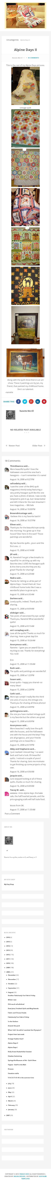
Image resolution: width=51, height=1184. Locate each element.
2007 (8, 1115)
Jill (11, 554)
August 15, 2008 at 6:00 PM (22, 721)
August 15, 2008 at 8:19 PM (22, 745)
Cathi (12, 693)
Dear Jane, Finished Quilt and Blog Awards (23, 1008)
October (11, 984)
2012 (8, 955)
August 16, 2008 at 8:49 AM (22, 786)
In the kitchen (13, 1021)
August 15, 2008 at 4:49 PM (22, 707)
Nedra (13, 578)
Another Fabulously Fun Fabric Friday (21, 995)
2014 (8, 946)
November (12, 979)
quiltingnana (16, 711)
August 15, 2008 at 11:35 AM (22, 664)
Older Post (37, 445)
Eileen (13, 524)
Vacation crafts (13, 1073)
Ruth (12, 668)
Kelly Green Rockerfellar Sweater (20, 1052)
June (10, 1088)
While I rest (12, 1000)
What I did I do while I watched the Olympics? (24, 1030)
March (10, 1101)
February (11, 1105)
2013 (8, 950)
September (12, 988)
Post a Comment (12, 813)
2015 (8, 942)
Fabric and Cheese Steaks (17, 1013)
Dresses (11, 1069)
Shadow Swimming (15, 1056)
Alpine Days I (12, 1047)
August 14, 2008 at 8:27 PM (22, 479)
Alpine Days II (13, 1043)
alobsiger (14, 612)
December (12, 975)
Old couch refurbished (16, 1004)
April (10, 1096)
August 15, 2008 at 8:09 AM (22, 608)
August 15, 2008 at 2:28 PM (22, 689)
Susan (13, 679)
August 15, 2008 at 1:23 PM (22, 675)
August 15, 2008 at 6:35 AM (22, 594)
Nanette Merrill (27, 411)
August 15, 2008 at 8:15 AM (22, 626)
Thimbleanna (16, 466)
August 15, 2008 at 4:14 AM (22, 550)
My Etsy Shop (9, 884)
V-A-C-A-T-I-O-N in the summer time (21, 1078)
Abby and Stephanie (19, 749)
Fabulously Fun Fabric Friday (18, 1017)
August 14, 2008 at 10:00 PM (22, 509)
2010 (8, 963)
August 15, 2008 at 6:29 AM (22, 574)
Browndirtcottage (18, 513)
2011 (8, 959)
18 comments (33, 58)
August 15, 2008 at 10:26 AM (22, 640)
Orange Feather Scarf (15, 1039)
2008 (8, 972)
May (9, 1092)
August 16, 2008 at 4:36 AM (22, 771)
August (10, 992)
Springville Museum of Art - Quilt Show (22, 1060)
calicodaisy (15, 483)
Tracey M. (14, 790)
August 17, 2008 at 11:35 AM (22, 809)
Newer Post (14, 445)
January (11, 1109)
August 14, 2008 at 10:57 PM (22, 520)
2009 (8, 967)
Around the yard (14, 1026)
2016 (8, 937)
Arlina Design (19, 1176)
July (9, 1083)
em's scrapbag (17, 630)
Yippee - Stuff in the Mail (17, 1065)
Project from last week (16, 1034)
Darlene (14, 598)
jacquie (13, 775)
